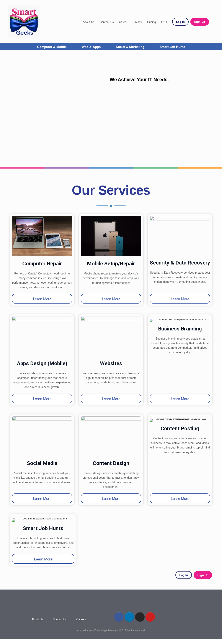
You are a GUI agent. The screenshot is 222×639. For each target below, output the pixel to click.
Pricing (151, 22)
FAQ (164, 22)
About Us (89, 22)
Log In (180, 22)
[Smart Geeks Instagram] (140, 617)
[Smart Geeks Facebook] (119, 617)
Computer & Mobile (52, 46)
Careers (81, 619)
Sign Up (199, 22)
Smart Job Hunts (172, 46)
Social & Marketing (130, 46)
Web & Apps (91, 46)
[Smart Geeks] (24, 21)
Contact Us (107, 22)
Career (123, 22)
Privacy (137, 22)
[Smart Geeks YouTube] (150, 617)
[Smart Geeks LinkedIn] (129, 617)
